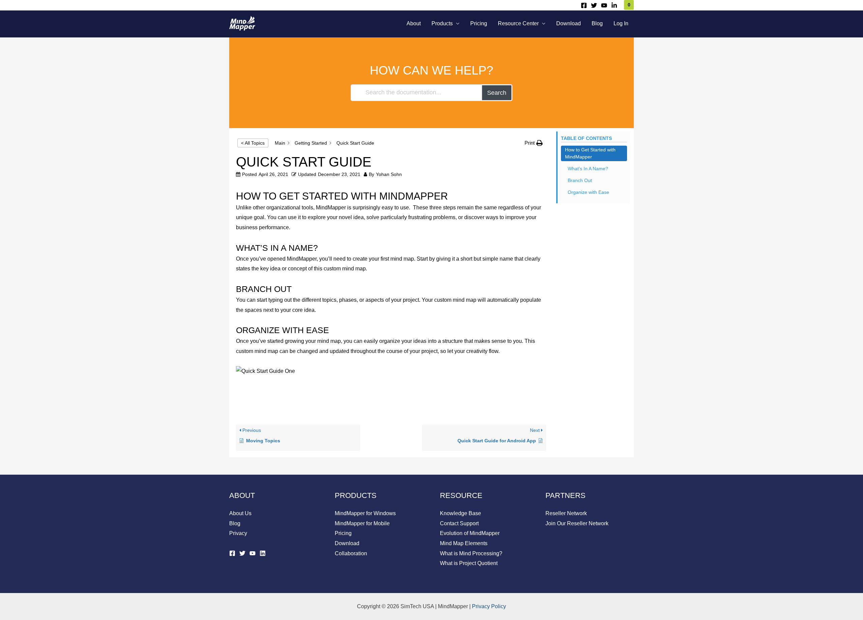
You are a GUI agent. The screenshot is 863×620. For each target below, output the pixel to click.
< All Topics (253, 143)
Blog (597, 23)
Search (496, 92)
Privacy (238, 533)
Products (442, 23)
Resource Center (518, 23)
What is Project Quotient (469, 563)
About (414, 23)
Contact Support (459, 523)
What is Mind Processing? (471, 553)
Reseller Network (566, 513)
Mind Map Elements (463, 543)
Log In (621, 23)
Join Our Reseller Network (576, 523)
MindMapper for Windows (365, 513)
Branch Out (580, 180)
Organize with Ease (588, 192)
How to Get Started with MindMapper (590, 153)
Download (568, 23)
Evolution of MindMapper (470, 533)
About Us (240, 513)
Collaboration (351, 553)
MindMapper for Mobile (362, 523)
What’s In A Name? (588, 168)
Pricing (478, 23)
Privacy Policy (489, 606)
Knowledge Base (460, 513)
